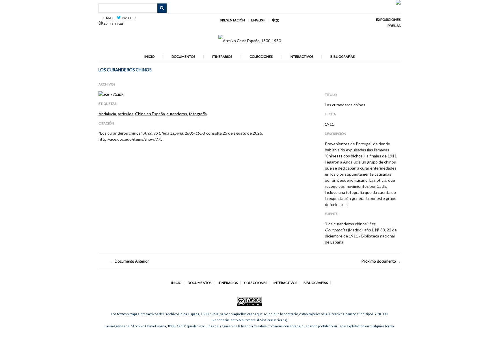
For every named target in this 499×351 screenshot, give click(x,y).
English (258, 20)
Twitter (128, 18)
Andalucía (107, 113)
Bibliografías (342, 56)
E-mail (109, 18)
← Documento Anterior (129, 261)
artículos (125, 113)
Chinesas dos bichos (344, 155)
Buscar (162, 8)
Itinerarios (222, 56)
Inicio (149, 56)
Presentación (232, 20)
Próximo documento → (381, 261)
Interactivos (301, 56)
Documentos (183, 56)
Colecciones (261, 56)
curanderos (177, 113)
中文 (275, 20)
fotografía (198, 113)
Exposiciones (388, 19)
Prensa (394, 25)
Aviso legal (113, 24)
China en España (150, 113)
